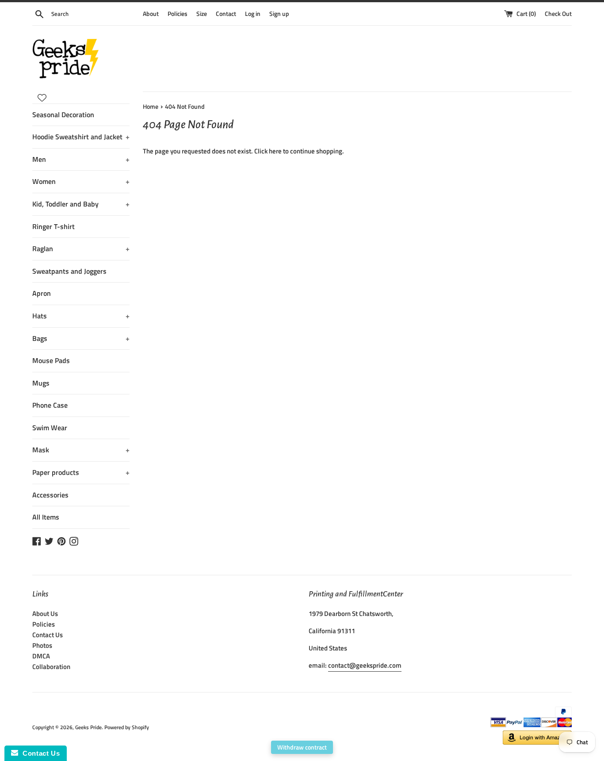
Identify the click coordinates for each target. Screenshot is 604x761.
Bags (81, 338)
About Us (45, 613)
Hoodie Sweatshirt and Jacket (81, 136)
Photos (42, 645)
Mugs (41, 383)
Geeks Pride (88, 727)
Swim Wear (49, 427)
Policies (177, 13)
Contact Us (47, 635)
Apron (41, 293)
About (151, 13)
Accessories (50, 494)
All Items (45, 517)
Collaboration (51, 667)
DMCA (41, 656)
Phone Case (50, 405)
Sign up (279, 13)
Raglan (81, 248)
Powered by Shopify (126, 727)
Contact (226, 13)
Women (81, 181)
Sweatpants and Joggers (69, 271)
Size (201, 13)
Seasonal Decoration (63, 114)
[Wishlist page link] (42, 97)
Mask (81, 449)
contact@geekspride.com (364, 665)
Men (81, 159)
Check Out (558, 13)
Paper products (81, 472)
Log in (252, 13)
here (275, 151)
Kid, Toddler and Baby (81, 204)
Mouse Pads (51, 360)
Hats (81, 315)
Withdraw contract (302, 747)
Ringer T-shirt (53, 226)
